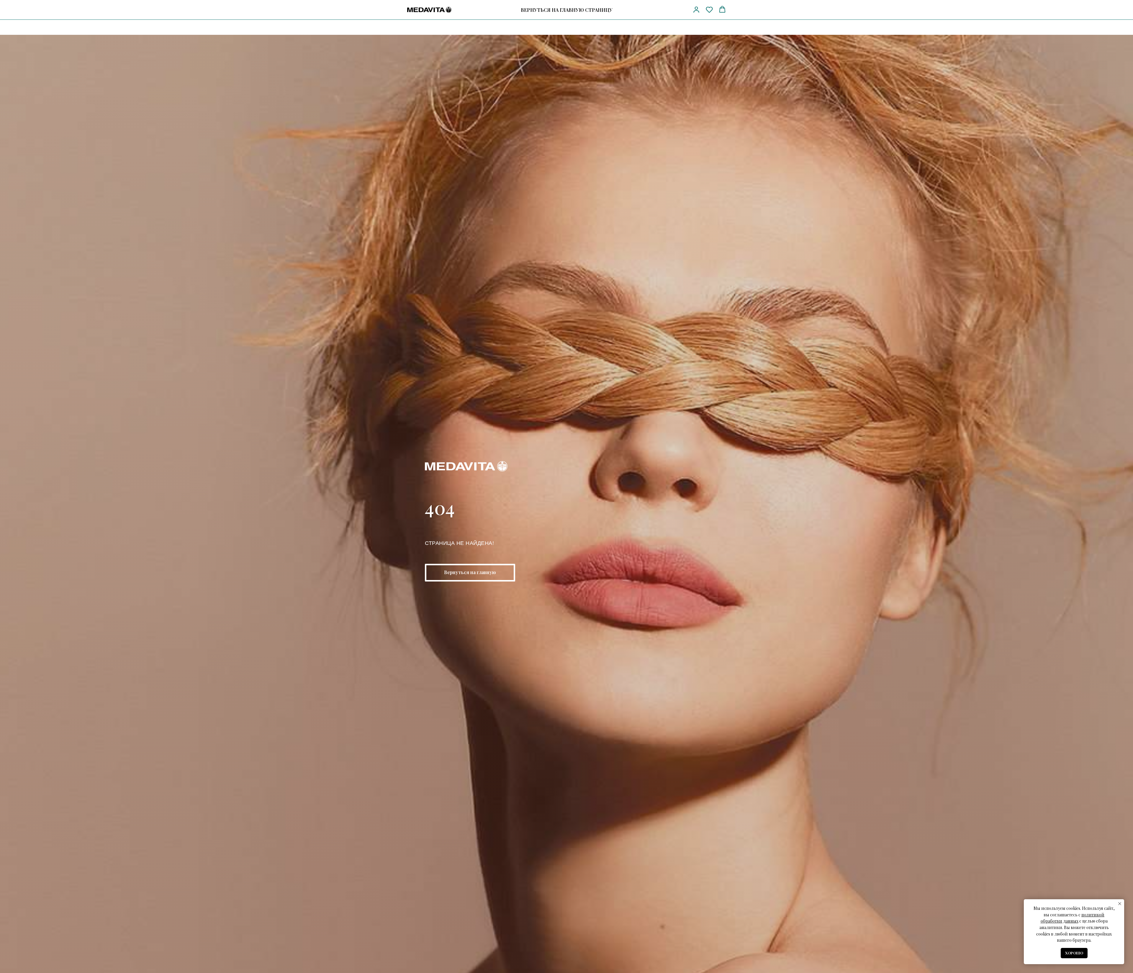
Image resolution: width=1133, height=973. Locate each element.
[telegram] (669, 10)
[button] (696, 9)
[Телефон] (658, 10)
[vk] (680, 10)
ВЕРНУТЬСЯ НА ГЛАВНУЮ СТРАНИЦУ (567, 10)
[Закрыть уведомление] (1120, 904)
